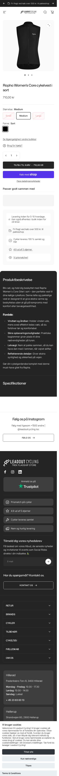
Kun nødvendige (28, 758)
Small (8, 115)
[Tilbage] (4, 3)
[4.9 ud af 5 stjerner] (28, 511)
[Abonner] (48, 561)
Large (38, 115)
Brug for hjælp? (14, 145)
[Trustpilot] (28, 484)
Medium (23, 115)
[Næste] (53, 3)
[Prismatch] (28, 502)
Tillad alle (28, 752)
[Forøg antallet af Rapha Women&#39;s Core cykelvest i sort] (17, 155)
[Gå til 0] (25, 75)
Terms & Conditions (11, 773)
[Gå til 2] (28, 75)
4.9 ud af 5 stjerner (23, 249)
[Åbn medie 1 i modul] (49, 25)
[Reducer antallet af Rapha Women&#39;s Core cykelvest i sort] (6, 155)
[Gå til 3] (32, 75)
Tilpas (28, 765)
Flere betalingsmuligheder (28, 181)
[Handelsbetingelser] (28, 519)
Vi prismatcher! (20, 257)
